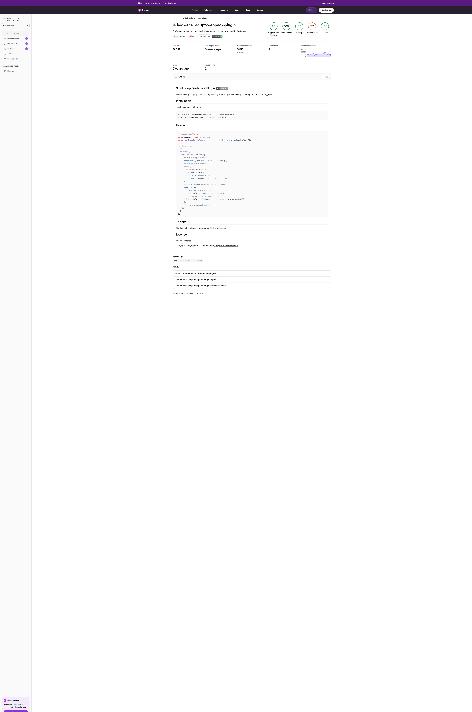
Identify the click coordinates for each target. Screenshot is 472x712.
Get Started (326, 10)
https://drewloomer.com (227, 245)
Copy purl (202, 36)
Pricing (247, 10)
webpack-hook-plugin (199, 228)
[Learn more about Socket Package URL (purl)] (209, 36)
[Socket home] (144, 10)
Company (224, 10)
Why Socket (209, 10)
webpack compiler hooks (248, 94)
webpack (188, 94)
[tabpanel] (252, 166)
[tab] (180, 77)
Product (195, 10)
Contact (260, 10)
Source (325, 77)
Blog (236, 10)
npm (174, 18)
